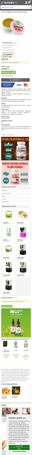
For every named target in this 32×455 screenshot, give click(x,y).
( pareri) (14, 43)
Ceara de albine (5, 201)
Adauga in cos (7, 72)
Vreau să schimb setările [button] (19, 451)
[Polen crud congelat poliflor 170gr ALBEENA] (6, 344)
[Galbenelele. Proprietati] (16, 390)
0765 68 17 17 (17, 80)
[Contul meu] (26, 2)
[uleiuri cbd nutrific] (16, 323)
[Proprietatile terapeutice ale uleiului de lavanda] (6, 412)
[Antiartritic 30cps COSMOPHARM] (26, 344)
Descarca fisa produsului (8, 134)
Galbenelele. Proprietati (15, 396)
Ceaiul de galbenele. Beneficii (5, 397)
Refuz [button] (19, 448)
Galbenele (4, 190)
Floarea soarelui (6, 193)
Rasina (3, 196)
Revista (3, 405)
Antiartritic (26, 350)
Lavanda (4, 199)
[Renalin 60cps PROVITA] (16, 344)
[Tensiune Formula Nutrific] (16, 173)
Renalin (16, 350)
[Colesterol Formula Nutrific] (16, 148)
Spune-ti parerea (7, 306)
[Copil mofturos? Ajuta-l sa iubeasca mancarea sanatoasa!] (16, 412)
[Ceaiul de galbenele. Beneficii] (6, 390)
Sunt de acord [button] (19, 446)
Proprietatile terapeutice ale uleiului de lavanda (6, 420)
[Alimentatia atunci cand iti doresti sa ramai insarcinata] (26, 412)
